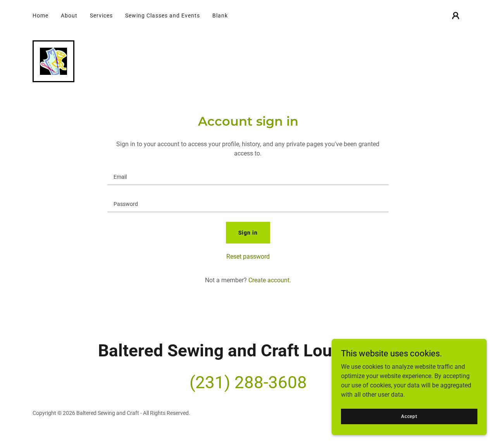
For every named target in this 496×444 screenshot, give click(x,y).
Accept (409, 416)
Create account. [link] (269, 280)
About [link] (69, 15)
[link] (53, 60)
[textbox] (247, 176)
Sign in (248, 233)
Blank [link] (220, 15)
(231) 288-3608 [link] (248, 382)
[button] (455, 15)
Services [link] (101, 15)
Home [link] (40, 15)
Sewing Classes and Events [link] (162, 15)
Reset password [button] (248, 256)
